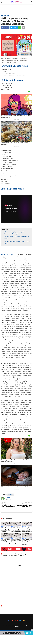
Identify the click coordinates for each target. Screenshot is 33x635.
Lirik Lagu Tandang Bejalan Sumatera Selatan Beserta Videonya (24, 505)
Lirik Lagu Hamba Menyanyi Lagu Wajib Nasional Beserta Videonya (27, 529)
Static (30, 625)
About (2, 625)
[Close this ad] (32, 630)
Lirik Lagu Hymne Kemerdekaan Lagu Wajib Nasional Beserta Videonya (27, 542)
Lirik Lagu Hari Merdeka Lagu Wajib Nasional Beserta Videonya (16, 529)
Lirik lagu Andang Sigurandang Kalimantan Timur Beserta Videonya (16, 233)
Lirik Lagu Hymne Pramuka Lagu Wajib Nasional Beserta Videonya (6, 541)
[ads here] (16, 633)
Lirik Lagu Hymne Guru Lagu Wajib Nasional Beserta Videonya (6, 529)
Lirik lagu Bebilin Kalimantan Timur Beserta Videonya (16, 237)
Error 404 (16, 626)
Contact (8, 625)
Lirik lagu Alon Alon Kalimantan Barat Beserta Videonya (17, 242)
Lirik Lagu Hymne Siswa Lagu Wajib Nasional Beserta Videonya (16, 541)
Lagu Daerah (10, 494)
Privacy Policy (23, 625)
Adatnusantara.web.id (7, 254)
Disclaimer (15, 625)
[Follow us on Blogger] (24, 620)
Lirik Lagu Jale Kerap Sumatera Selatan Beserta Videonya (14, 21)
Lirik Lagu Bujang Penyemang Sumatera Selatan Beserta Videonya (8, 505)
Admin (8, 497)
